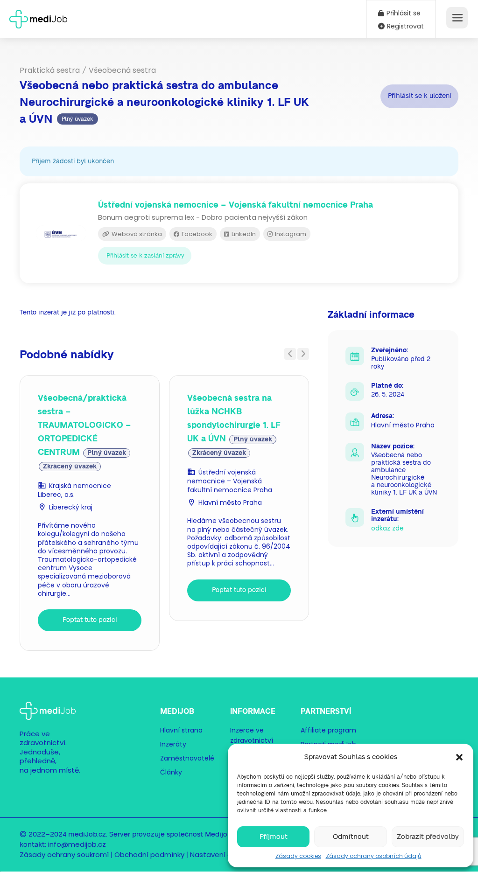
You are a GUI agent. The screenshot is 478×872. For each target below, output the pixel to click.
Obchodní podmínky (149, 854)
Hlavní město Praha (230, 502)
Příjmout (274, 836)
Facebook (196, 234)
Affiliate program (328, 730)
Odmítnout (351, 836)
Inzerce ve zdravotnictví (251, 735)
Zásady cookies (298, 856)
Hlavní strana (181, 730)
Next (303, 354)
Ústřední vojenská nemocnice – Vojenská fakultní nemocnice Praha (229, 481)
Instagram (290, 234)
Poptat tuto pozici (90, 620)
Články (171, 772)
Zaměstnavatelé (187, 758)
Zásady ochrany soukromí (64, 854)
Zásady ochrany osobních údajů (374, 856)
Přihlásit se (403, 13)
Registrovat (404, 26)
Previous (290, 354)
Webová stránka (136, 234)
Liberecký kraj (70, 507)
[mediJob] (38, 16)
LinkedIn (243, 234)
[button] (459, 757)
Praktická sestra (50, 70)
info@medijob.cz (77, 844)
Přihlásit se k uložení (419, 96)
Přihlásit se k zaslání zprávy (145, 256)
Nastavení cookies (222, 854)
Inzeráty (173, 744)
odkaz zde (387, 528)
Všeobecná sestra (122, 70)
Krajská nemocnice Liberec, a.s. (74, 490)
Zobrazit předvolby (428, 836)
